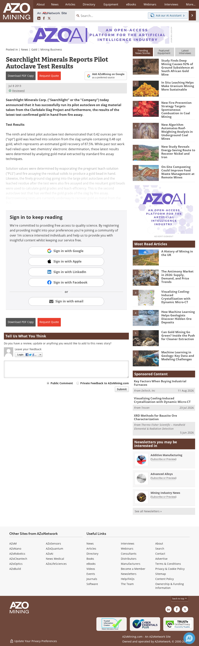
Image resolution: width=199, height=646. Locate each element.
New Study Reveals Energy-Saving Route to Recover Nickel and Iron (178, 152)
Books (90, 558)
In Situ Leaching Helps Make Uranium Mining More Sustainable (177, 85)
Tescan (145, 407)
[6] (146, 173)
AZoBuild (15, 569)
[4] (146, 130)
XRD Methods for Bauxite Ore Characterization (155, 417)
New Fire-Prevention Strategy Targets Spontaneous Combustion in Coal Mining (176, 110)
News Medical (55, 558)
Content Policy (164, 579)
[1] (146, 66)
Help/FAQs (127, 579)
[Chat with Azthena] (189, 638)
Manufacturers (130, 564)
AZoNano (15, 548)
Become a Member (133, 569)
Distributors (128, 558)
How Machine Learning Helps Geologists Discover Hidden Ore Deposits (178, 317)
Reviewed (18, 91)
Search (159, 548)
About (159, 543)
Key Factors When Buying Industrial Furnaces (160, 383)
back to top (178, 598)
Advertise (161, 558)
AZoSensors (53, 543)
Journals (91, 579)
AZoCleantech (18, 558)
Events (90, 574)
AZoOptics (16, 564)
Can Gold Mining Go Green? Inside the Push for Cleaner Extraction (178, 335)
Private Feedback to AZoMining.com (104, 383)
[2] (146, 88)
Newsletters (128, 574)
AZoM (13, 543)
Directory (89, 4)
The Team (127, 584)
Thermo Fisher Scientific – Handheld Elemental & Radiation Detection (159, 426)
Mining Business (51, 49)
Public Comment (62, 383)
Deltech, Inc (148, 390)
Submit (122, 389)
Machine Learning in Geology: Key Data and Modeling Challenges (177, 355)
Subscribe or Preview (163, 459)
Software (92, 584)
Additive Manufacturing (166, 455)
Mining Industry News (165, 493)
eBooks (91, 564)
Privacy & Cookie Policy (170, 569)
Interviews (127, 543)
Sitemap (160, 574)
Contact (160, 553)
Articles (91, 548)
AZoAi (49, 553)
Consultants (128, 553)
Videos (90, 569)
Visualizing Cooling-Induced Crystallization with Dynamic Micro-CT (175, 297)
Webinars (127, 548)
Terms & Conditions (168, 564)
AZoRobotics (17, 553)
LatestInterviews (185, 52)
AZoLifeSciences (56, 564)
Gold (34, 49)
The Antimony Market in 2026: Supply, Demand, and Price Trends (177, 276)
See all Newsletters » (148, 511)
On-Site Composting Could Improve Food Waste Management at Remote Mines (178, 172)
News (24, 49)
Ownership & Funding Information (169, 586)
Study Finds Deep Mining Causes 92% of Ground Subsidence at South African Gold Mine (177, 67)
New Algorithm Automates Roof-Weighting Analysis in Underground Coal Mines (177, 132)
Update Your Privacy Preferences (35, 641)
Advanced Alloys (162, 474)
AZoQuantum (54, 548)
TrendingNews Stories (142, 52)
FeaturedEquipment (164, 52)
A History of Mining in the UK (177, 253)
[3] (146, 108)
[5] (146, 152)
